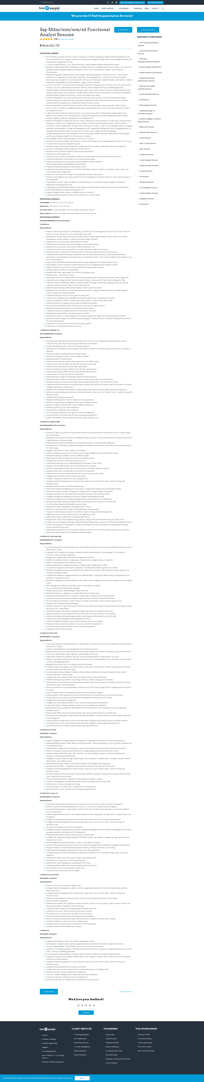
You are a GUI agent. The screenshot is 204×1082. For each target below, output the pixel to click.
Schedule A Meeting (49, 1039)
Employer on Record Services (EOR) (118, 1059)
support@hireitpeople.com (133, 2)
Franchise (138, 8)
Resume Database (80, 1055)
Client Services (107, 8)
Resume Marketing (112, 1047)
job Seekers (124, 8)
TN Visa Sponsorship (145, 1043)
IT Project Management (82, 1047)
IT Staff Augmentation (81, 1035)
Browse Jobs (110, 1035)
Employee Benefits (112, 1043)
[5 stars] (94, 1005)
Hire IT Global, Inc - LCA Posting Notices (53, 1056)
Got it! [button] (82, 1078)
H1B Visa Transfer (144, 1035)
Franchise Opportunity (49, 1043)
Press (147, 8)
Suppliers (45, 1047)
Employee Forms (48, 2)
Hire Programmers (80, 1039)
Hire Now (124, 30)
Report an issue (126, 992)
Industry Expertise (80, 1051)
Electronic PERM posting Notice (53, 1062)
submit (86, 1013)
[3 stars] (86, 1005)
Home (96, 8)
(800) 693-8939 (156, 2)
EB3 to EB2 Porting (144, 1047)
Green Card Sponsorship (146, 1051)
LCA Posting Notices (49, 1051)
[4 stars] (90, 1005)
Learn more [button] (68, 1078)
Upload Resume (111, 1039)
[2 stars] (82, 1005)
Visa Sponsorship (111, 1055)
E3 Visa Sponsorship (144, 1039)
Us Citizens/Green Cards (114, 1051)
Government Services (81, 1043)
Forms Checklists (111, 1063)
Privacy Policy (149, 30)
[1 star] (78, 1005)
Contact (155, 8)
